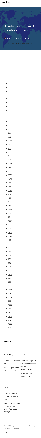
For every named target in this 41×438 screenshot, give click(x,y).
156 (9, 251)
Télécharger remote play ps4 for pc (12, 369)
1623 (10, 190)
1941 (10, 236)
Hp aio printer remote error (26, 374)
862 (9, 263)
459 (9, 308)
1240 (10, 160)
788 (9, 244)
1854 (10, 221)
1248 (10, 289)
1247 (10, 140)
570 (9, 201)
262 (9, 194)
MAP (6, 432)
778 (9, 137)
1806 (10, 175)
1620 (10, 205)
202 (9, 301)
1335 (10, 305)
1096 (10, 293)
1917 (10, 247)
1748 (10, 209)
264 (9, 320)
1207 (10, 316)
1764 (10, 186)
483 (9, 198)
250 (9, 259)
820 (9, 282)
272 (9, 278)
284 (9, 217)
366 (9, 182)
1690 (10, 312)
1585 (10, 152)
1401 (10, 297)
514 (9, 328)
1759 (10, 255)
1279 (10, 274)
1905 (10, 224)
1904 (10, 232)
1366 (10, 285)
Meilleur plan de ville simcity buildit (19, 43)
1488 (10, 228)
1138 (10, 270)
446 (9, 266)
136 (9, 129)
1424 (10, 163)
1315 (10, 144)
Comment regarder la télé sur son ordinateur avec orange (12, 407)
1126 (10, 156)
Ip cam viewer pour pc (12, 362)
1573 (10, 179)
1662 (10, 324)
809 (9, 133)
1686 (10, 171)
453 (9, 240)
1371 (10, 167)
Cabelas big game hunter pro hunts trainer (11, 396)
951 (9, 148)
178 (9, 213)
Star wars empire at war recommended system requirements (28, 364)
